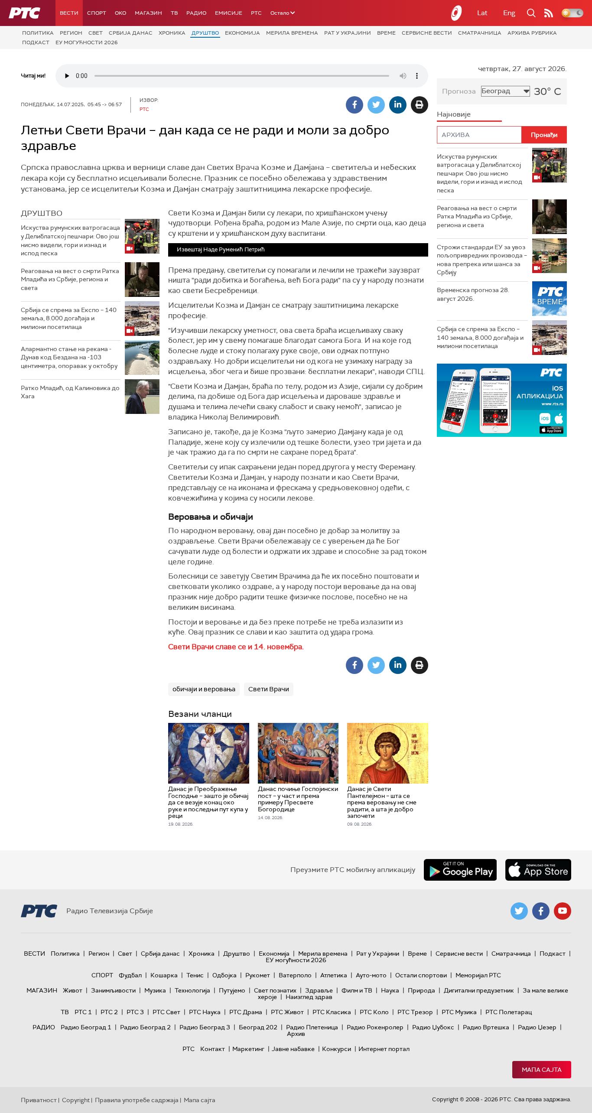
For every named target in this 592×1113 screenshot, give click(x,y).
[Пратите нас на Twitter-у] (519, 911)
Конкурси (336, 1049)
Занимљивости (113, 990)
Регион (71, 32)
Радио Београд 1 (86, 1027)
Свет (95, 32)
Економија (242, 32)
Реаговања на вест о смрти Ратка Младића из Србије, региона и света (70, 279)
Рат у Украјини (347, 32)
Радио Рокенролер (375, 1027)
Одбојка (224, 975)
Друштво (205, 32)
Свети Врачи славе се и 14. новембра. (236, 646)
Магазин (148, 13)
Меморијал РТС (478, 975)
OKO (120, 13)
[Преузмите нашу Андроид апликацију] (460, 870)
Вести (69, 13)
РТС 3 (135, 1012)
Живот (72, 990)
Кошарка (164, 975)
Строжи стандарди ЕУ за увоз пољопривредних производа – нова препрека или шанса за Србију (482, 260)
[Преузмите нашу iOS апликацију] (538, 870)
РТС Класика (331, 1012)
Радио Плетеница (312, 1027)
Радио (196, 13)
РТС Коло (374, 1012)
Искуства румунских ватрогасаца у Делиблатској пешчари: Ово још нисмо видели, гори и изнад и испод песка (70, 240)
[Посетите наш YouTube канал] (562, 911)
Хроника (172, 32)
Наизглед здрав (309, 997)
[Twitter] (376, 105)
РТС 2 (109, 1012)
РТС (256, 13)
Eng (509, 12)
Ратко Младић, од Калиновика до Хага (70, 392)
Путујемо (232, 990)
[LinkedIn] (398, 105)
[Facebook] (354, 105)
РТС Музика (459, 1012)
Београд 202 (258, 1027)
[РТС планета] (457, 13)
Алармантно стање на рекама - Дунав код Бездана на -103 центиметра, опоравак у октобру (69, 357)
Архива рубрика (532, 32)
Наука (390, 990)
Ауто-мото (371, 975)
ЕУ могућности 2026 (86, 42)
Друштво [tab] (41, 213)
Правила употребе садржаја (137, 1100)
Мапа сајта (542, 1070)
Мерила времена (292, 32)
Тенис (195, 975)
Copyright (76, 1100)
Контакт (212, 1049)
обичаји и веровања (203, 689)
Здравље (319, 990)
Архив (296, 1034)
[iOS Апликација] (502, 400)
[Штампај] (419, 105)
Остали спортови (421, 975)
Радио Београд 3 (204, 1027)
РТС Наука (205, 1012)
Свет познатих (275, 990)
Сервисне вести (427, 32)
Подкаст (35, 42)
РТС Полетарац (508, 1012)
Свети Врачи (268, 689)
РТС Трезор (415, 1012)
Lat (482, 12)
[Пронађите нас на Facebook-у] (541, 911)
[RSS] (548, 13)
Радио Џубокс (433, 1027)
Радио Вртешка (486, 1027)
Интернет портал (384, 1049)
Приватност (39, 1100)
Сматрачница (479, 32)
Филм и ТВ (357, 990)
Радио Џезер (537, 1027)
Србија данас (131, 32)
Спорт (96, 13)
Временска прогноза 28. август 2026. (473, 294)
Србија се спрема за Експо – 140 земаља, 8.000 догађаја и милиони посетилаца (69, 318)
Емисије (228, 13)
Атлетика (333, 975)
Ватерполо (295, 975)
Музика (155, 990)
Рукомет (257, 975)
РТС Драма (245, 1012)
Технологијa (192, 990)
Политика (38, 32)
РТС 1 (83, 1012)
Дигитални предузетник (479, 990)
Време (386, 32)
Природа (421, 990)
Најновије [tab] (454, 114)
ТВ (174, 13)
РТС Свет (166, 1012)
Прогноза (459, 91)
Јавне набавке (293, 1049)
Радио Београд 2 (145, 1027)
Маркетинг (248, 1049)
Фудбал (130, 975)
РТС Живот (287, 1012)
